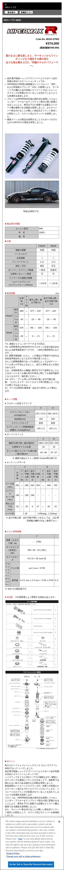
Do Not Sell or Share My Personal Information (31, 864)
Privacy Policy (13, 853)
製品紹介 (11, 12)
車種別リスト (26, 12)
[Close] (59, 821)
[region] (32, 843)
